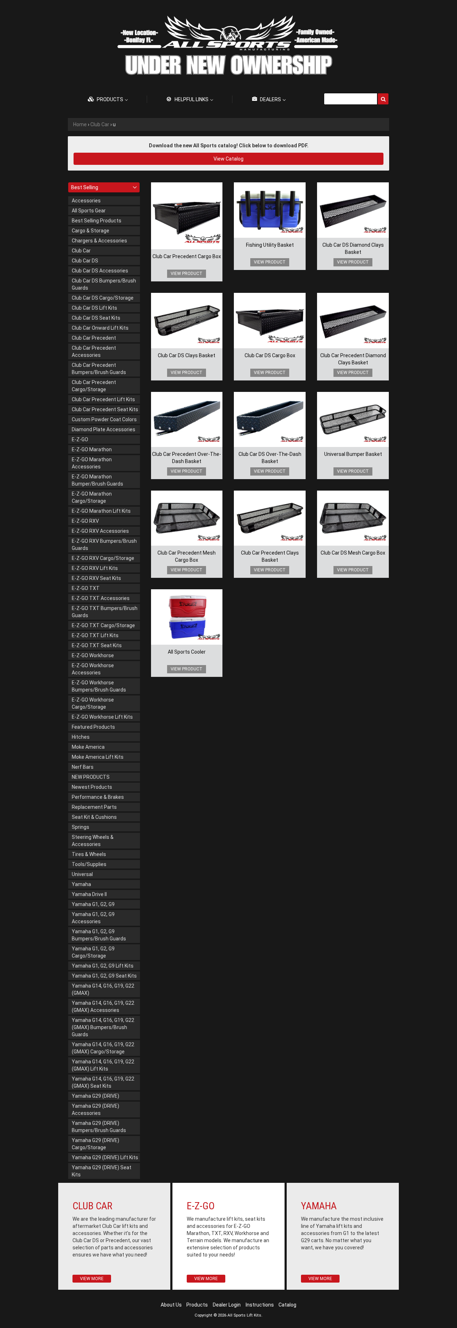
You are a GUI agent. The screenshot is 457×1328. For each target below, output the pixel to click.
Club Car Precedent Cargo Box (186, 256)
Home (80, 124)
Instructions (260, 1305)
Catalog (287, 1305)
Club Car (99, 124)
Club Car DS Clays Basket (186, 355)
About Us (171, 1305)
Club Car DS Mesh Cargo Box (353, 553)
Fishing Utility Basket (270, 245)
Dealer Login (227, 1305)
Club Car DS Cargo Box (270, 355)
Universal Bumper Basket (353, 454)
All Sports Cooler (187, 652)
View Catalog (228, 159)
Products (197, 1305)
